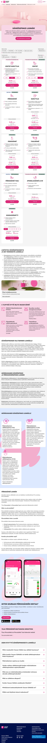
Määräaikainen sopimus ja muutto (13, 661)
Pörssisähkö (20, 349)
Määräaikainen (42, 50)
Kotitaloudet (8, 4)
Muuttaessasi (17, 269)
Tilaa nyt (12, 85)
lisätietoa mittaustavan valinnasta (15, 258)
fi (44, 1)
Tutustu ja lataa (32, 318)
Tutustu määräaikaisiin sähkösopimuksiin (7, 482)
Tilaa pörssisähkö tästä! (6, 635)
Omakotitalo (11, 50)
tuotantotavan (22, 354)
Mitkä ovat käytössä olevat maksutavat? (15, 692)
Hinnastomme (7, 255)
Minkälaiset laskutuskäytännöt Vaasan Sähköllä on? (19, 688)
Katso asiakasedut (6, 296)
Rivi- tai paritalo (19, 50)
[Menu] (2, 2)
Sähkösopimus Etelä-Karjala (21, 4)
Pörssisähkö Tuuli (16, 505)
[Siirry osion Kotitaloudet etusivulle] (6, 1)
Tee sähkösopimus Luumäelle (23, 38)
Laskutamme (7, 275)
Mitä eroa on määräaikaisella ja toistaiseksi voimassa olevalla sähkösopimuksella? (19, 673)
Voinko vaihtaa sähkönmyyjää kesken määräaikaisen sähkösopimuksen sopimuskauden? (19, 666)
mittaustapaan (9, 361)
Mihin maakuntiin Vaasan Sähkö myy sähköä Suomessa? (20, 650)
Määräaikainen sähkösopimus (8, 378)
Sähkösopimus (13, 4)
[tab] (6, 78)
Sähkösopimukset (10, 316)
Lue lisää (12, 87)
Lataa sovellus (6, 617)
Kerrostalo (4, 50)
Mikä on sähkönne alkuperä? (11, 678)
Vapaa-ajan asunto (28, 50)
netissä (14, 32)
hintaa (35, 344)
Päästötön (14, 57)
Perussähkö (30, 347)
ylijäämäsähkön (34, 272)
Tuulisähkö (37, 347)
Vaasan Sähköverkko (36, 736)
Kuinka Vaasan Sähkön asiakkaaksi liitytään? (16, 683)
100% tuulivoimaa (5, 57)
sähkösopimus (31, 31)
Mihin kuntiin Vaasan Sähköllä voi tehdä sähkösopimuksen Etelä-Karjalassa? (21, 655)
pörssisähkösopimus (23, 378)
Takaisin (3, 4)
